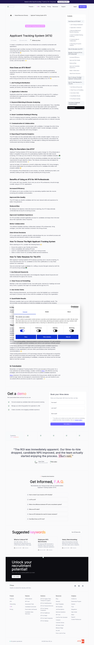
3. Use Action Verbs (74, 93)
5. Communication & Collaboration (74, 40)
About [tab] (69, 311)
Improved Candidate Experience (75, 66)
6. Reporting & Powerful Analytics (75, 44)
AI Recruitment (28, 598)
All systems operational (16, 641)
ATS (11, 601)
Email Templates (60, 604)
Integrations (74, 609)
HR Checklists (59, 606)
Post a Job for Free (60, 633)
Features (43, 6)
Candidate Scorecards (30, 606)
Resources (55, 6)
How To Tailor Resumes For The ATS (75, 83)
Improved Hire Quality (75, 60)
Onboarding (13, 604)
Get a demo (83, 6)
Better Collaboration (74, 70)
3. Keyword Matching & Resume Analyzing (75, 31)
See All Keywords (76, 532)
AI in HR (58, 630)
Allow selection (47, 337)
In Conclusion (71, 107)
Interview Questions (60, 612)
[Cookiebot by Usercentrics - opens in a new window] (72, 307)
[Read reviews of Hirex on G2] (72, 641)
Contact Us (74, 598)
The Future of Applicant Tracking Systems (74, 103)
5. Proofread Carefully (75, 98)
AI (38, 6)
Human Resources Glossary (21, 15)
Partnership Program (76, 601)
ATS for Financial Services (46, 605)
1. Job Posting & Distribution (76, 24)
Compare (58, 620)
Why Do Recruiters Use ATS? (75, 49)
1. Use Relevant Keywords (76, 87)
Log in (75, 6)
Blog (57, 598)
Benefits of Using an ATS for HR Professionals (75, 53)
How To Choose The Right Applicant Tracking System (74, 78)
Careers (73, 604)
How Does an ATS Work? (74, 21)
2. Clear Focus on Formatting (76, 90)
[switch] (39, 331)
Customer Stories (60, 622)
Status (72, 614)
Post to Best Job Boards (31, 609)
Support (63, 6)
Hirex (43, 371)
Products (31, 6)
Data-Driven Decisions (75, 73)
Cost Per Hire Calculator (61, 617)
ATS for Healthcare (45, 613)
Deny (26, 337)
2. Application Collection (75, 27)
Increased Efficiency (74, 57)
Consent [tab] (25, 312)
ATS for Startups (44, 620)
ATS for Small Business (45, 603)
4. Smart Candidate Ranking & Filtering (76, 35)
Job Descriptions (60, 609)
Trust (72, 606)
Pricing (49, 6)
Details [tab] (47, 311)
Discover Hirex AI (63, 1)
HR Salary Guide (60, 625)
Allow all (68, 337)
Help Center (74, 612)
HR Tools (27, 601)
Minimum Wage (59, 628)
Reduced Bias (73, 63)
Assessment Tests (29, 604)
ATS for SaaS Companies (46, 618)
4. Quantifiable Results (75, 95)
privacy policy (78, 420)
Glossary (58, 601)
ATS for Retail (43, 615)
